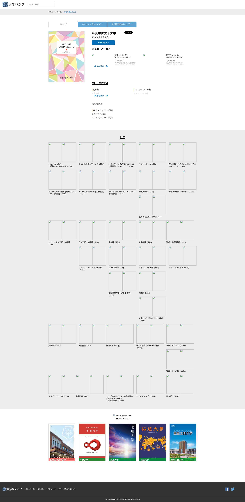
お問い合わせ (51, 489)
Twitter (233, 492)
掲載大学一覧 (30, 489)
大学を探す (230, 4)
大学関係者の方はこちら (67, 489)
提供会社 (41, 489)
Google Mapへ (102, 53)
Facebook (228, 492)
